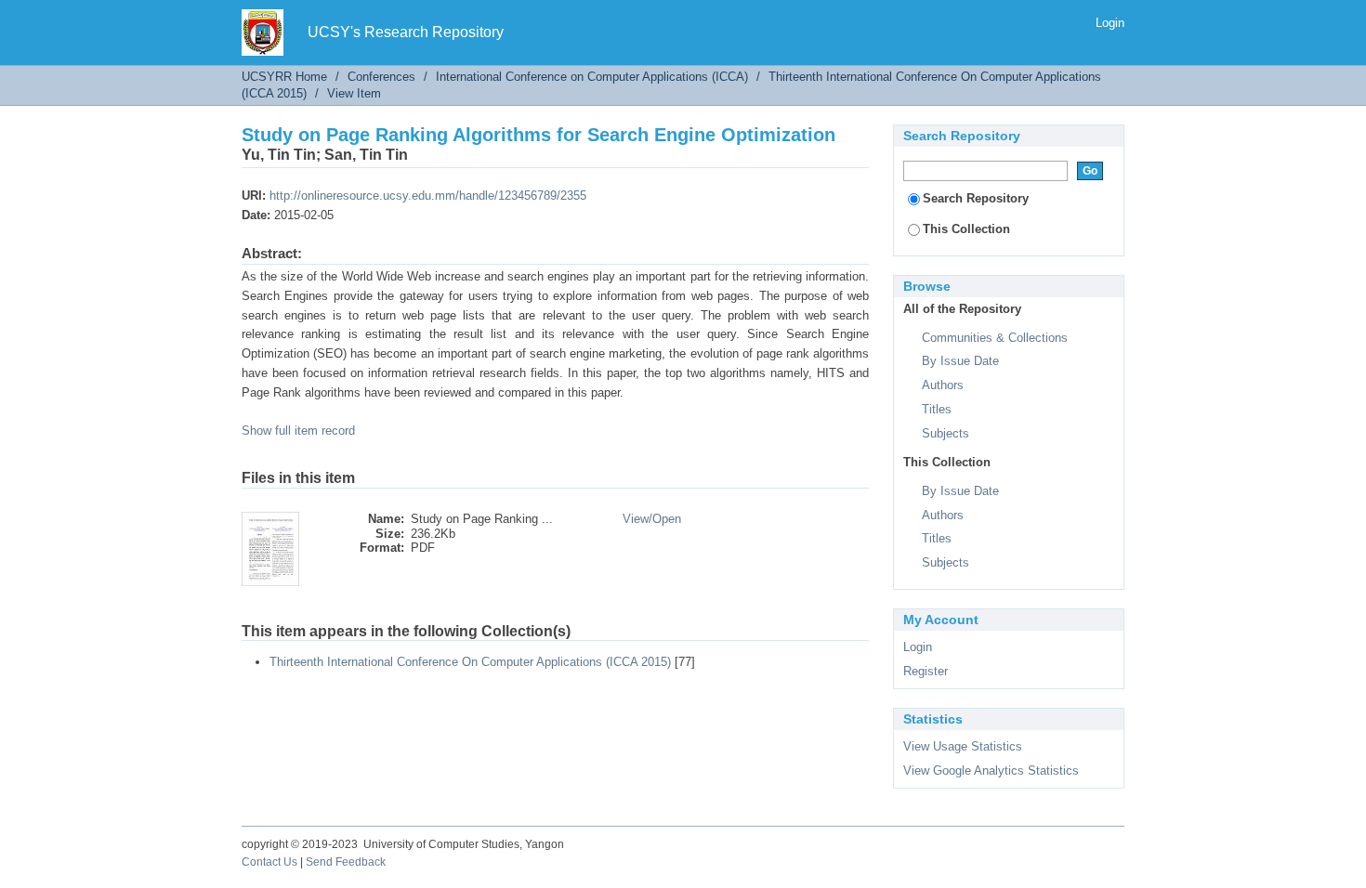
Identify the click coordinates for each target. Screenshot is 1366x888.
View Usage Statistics (962, 746)
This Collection (966, 229)
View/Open (652, 519)
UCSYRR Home (284, 77)
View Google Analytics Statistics (991, 770)
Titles (937, 409)
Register (925, 671)
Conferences (381, 77)
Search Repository (976, 198)
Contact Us (269, 861)
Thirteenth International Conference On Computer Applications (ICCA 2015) (470, 662)
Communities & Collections (995, 338)
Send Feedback (346, 861)
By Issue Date (960, 361)
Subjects (945, 433)
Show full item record (298, 430)
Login (1110, 23)
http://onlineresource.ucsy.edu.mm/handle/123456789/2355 (427, 195)
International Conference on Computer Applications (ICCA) (592, 77)
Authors (943, 385)
